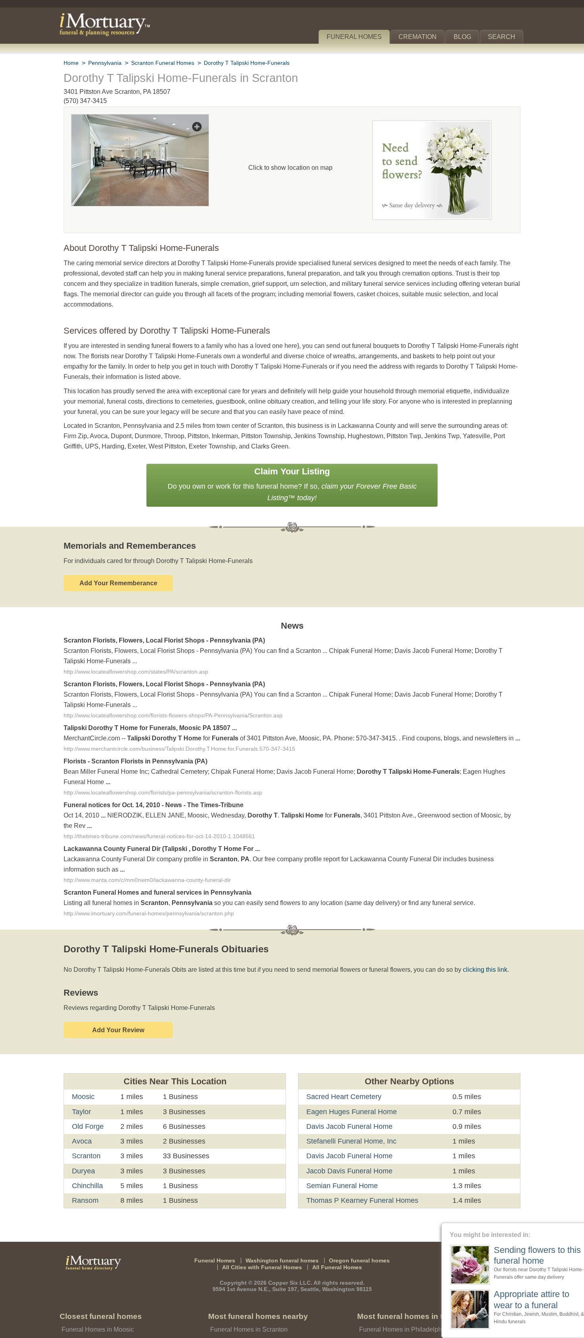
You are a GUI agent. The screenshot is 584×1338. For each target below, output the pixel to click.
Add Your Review (118, 1000)
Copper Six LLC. (291, 1253)
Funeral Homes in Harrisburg (398, 1324)
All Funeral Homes (334, 1237)
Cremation (421, 37)
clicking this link (473, 940)
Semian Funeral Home (340, 1156)
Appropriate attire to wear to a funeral (517, 1299)
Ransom (84, 1171)
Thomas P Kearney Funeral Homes (359, 1171)
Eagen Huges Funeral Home (348, 1082)
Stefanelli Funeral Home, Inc (349, 1111)
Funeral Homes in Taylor (95, 1312)
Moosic (83, 1067)
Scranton (86, 1126)
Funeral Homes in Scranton (247, 1300)
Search (503, 37)
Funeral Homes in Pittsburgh (398, 1312)
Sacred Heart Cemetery (342, 1067)
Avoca (81, 1111)
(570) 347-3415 (85, 101)
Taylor (81, 1082)
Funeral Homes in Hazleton (247, 1324)
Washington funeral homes (283, 1230)
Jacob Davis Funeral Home (347, 1141)
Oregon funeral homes (354, 1230)
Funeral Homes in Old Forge (100, 1324)
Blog (465, 37)
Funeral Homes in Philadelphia (401, 1300)
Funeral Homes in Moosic (96, 1300)
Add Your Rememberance (118, 561)
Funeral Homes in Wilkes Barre (252, 1312)
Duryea (83, 1141)
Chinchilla (87, 1156)
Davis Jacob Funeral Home (347, 1097)
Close (579, 1227)
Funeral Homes (360, 37)
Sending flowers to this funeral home (521, 1255)
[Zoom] (140, 119)
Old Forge (87, 1097)
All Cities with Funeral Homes (264, 1237)
